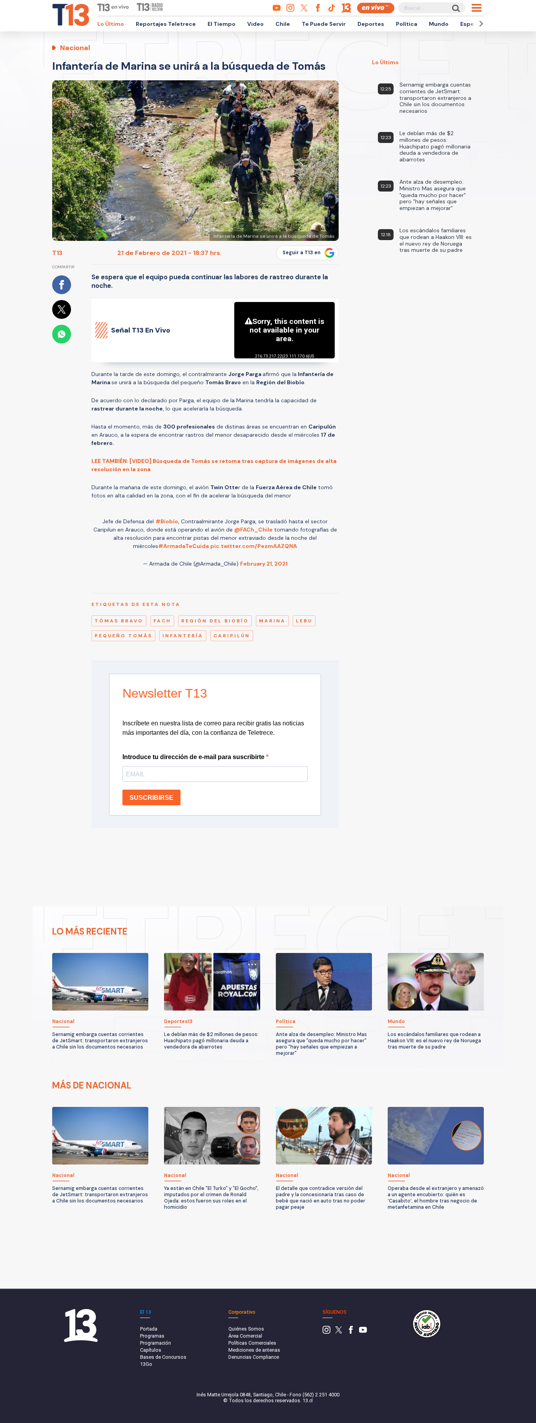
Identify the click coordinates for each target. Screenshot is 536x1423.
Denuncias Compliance (253, 1357)
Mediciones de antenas (254, 1350)
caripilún (231, 636)
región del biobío (215, 621)
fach (162, 621)
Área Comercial (245, 1336)
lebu (304, 621)
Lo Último (110, 23)
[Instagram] (326, 1332)
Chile (282, 23)
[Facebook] (351, 1332)
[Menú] (476, 8)
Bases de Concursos (163, 1357)
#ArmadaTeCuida (183, 546)
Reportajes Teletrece (166, 23)
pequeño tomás (123, 636)
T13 (57, 253)
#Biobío (166, 521)
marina (272, 621)
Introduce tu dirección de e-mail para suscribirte (194, 757)
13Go (146, 1364)
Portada (148, 1329)
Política (406, 23)
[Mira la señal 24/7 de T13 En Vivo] (375, 8)
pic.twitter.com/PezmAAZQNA (253, 546)
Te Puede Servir (324, 23)
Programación (155, 1343)
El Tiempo (221, 23)
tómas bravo (119, 621)
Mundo (438, 23)
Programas (152, 1336)
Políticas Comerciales (252, 1343)
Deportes (370, 23)
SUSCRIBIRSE (151, 797)
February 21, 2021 (264, 563)
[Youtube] (363, 1332)
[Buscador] (455, 8)
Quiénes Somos (246, 1329)
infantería (182, 636)
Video (255, 23)
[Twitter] (339, 1332)
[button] (480, 23)
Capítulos (150, 1350)
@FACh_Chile (253, 529)
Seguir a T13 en (302, 253)
